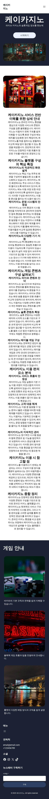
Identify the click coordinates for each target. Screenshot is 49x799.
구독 (24, 785)
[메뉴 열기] (44, 6)
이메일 (5, 774)
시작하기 (24, 35)
